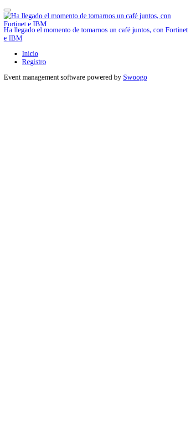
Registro (34, 62)
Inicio (30, 53)
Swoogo (135, 77)
